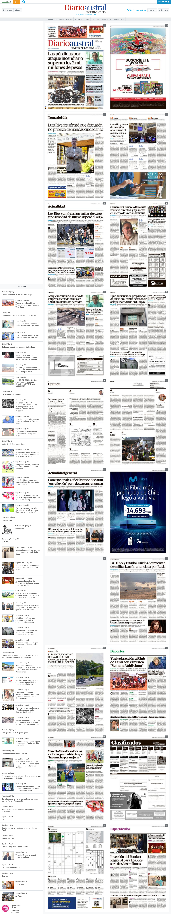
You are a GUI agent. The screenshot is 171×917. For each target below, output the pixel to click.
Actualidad (59, 19)
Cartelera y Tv (119, 19)
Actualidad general (82, 19)
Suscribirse (152, 10)
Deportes (95, 19)
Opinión (69, 19)
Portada (50, 19)
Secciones (8, 10)
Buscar (18, 10)
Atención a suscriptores (137, 10)
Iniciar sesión (163, 10)
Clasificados (106, 19)
